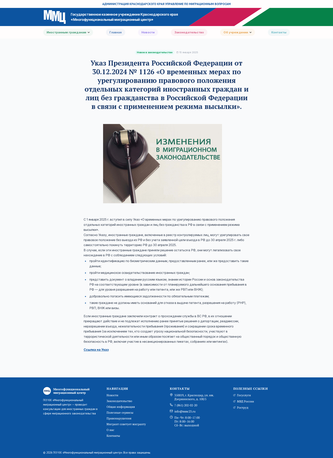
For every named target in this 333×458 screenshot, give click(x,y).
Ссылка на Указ (96, 350)
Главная (115, 32)
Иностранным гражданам (66, 32)
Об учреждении (236, 32)
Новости (148, 32)
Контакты (278, 32)
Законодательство (189, 32)
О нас (110, 430)
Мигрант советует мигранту (126, 424)
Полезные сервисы (120, 412)
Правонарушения (119, 418)
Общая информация (121, 407)
